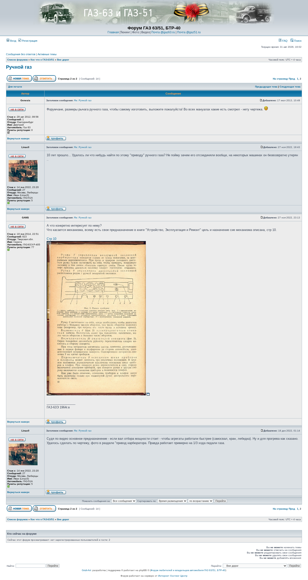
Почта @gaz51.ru (189, 32)
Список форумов (17, 59)
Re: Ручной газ (82, 100)
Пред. (292, 78)
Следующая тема (290, 86)
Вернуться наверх (18, 138)
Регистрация (29, 40)
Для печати (15, 86)
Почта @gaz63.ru (163, 32)
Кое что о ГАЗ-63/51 (42, 59)
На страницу (280, 78)
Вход (12, 40)
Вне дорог (63, 59)
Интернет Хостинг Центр (172, 575)
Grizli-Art (86, 570)
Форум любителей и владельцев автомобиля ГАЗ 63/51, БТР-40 (188, 570)
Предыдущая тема (266, 86)
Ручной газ (19, 67)
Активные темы (47, 54)
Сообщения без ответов (20, 54)
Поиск (297, 40)
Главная (113, 32)
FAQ (285, 40)
